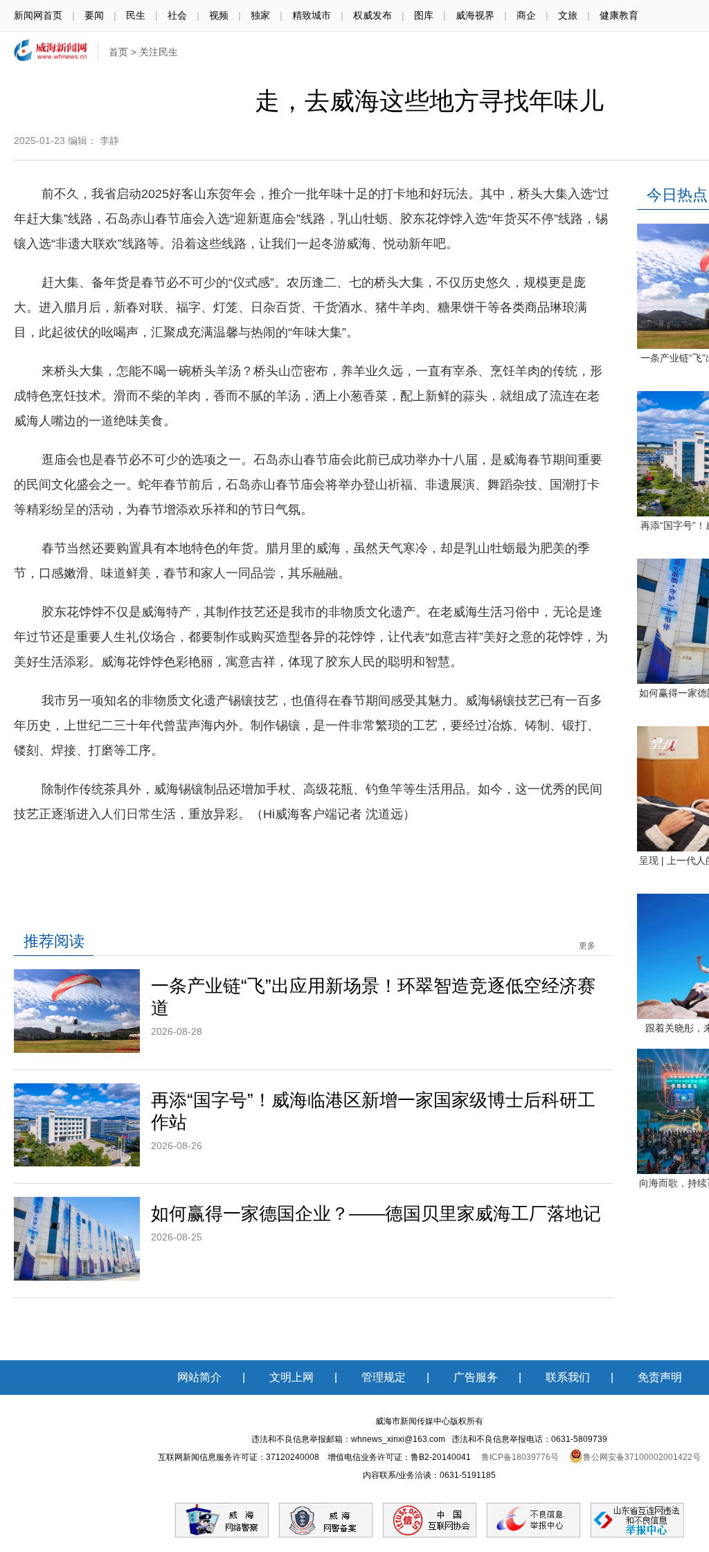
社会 (177, 15)
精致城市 (311, 15)
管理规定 (383, 1377)
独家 (260, 15)
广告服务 (476, 1377)
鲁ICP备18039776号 (520, 1457)
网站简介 (199, 1377)
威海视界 (475, 15)
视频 (218, 15)
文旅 (567, 15)
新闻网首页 (38, 15)
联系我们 (568, 1377)
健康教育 (619, 15)
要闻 (94, 15)
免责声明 (660, 1377)
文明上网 (291, 1377)
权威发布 (372, 15)
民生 (135, 15)
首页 (118, 51)
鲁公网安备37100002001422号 (642, 1457)
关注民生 (158, 51)
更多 (587, 945)
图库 (423, 15)
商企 (526, 15)
